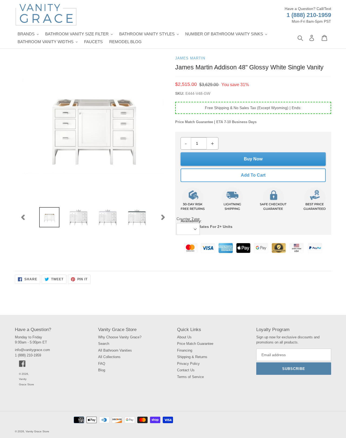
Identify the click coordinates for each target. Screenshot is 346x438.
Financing (184, 350)
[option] (49, 217)
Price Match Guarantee (195, 344)
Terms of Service (190, 377)
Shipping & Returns (192, 357)
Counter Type (188, 219)
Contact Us (186, 370)
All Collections (109, 357)
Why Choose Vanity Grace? (119, 337)
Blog (101, 370)
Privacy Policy (188, 364)
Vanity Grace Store (37, 431)
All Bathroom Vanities (115, 350)
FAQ (101, 364)
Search (103, 344)
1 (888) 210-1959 (309, 15)
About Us (184, 337)
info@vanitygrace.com (32, 350)
